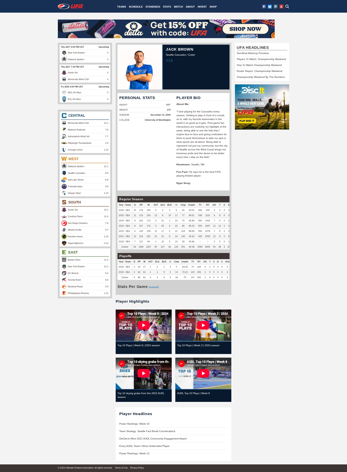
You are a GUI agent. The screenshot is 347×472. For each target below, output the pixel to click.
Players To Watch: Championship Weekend (261, 59)
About (190, 6)
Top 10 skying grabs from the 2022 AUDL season (140, 395)
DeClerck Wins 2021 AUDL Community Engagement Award (153, 438)
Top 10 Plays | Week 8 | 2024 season (138, 345)
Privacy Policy (137, 468)
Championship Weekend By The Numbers (261, 77)
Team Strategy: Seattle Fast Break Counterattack (147, 431)
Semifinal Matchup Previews (253, 53)
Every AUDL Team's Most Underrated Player (144, 446)
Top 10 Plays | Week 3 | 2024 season (198, 345)
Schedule (136, 6)
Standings (152, 6)
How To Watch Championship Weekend (259, 65)
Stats (167, 6)
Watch (178, 6)
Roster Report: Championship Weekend (259, 71)
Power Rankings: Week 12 (134, 453)
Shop (213, 6)
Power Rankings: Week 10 (134, 423)
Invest (202, 6)
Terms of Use (121, 468)
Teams (121, 6)
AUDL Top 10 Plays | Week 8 (193, 393)
